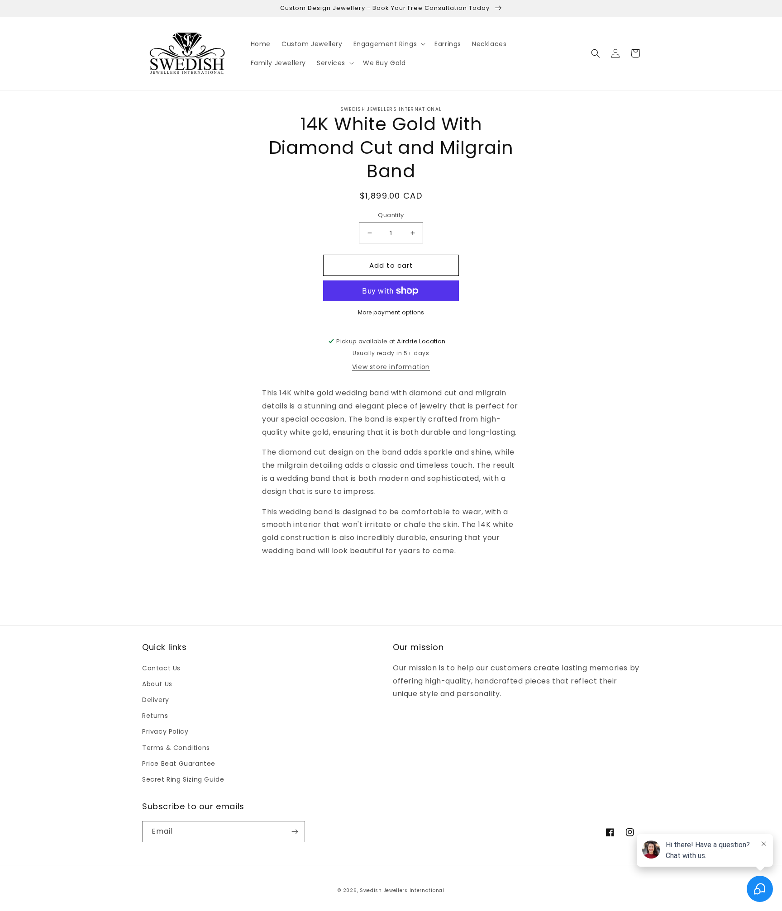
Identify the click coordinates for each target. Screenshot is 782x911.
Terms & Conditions (176, 747)
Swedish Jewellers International (402, 890)
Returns (155, 715)
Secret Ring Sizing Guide (183, 779)
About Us (157, 683)
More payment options (391, 312)
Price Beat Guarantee (178, 763)
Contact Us (161, 668)
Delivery (155, 699)
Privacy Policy (165, 731)
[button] (388, 43)
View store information (391, 366)
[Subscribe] (295, 831)
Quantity (391, 215)
